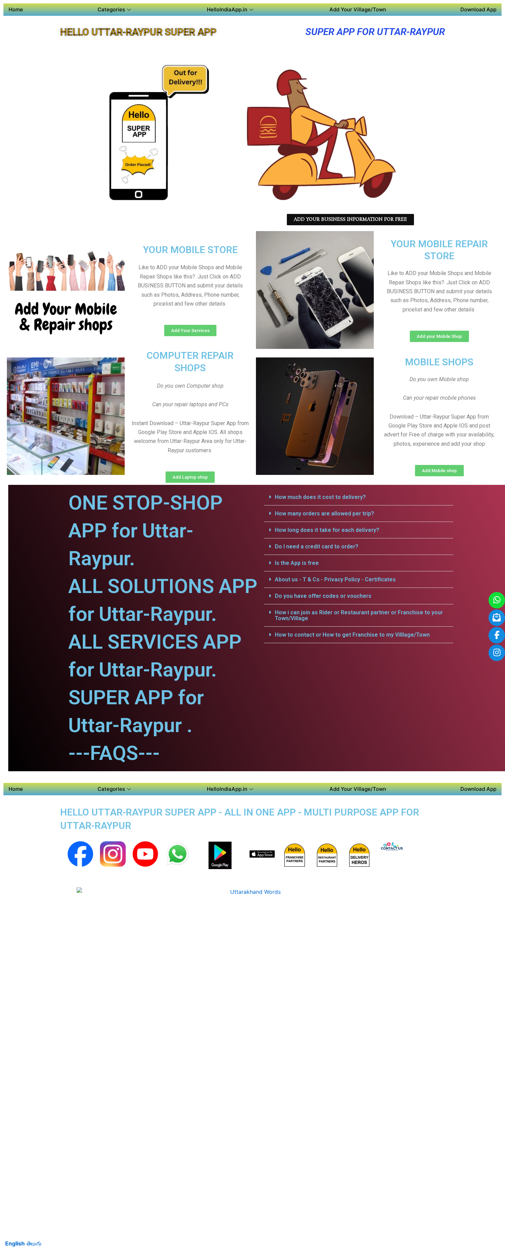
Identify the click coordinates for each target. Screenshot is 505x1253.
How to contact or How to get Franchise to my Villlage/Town (352, 634)
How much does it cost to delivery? (320, 497)
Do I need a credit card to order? (316, 546)
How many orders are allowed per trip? (324, 513)
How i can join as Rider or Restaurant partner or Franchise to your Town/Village (359, 615)
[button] (358, 497)
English (15, 1243)
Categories (111, 9)
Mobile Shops (439, 362)
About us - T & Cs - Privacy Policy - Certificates (335, 579)
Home (16, 9)
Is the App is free (297, 563)
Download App (478, 9)
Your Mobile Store (190, 249)
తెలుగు (34, 1243)
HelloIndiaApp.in (227, 9)
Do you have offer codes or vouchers (323, 596)
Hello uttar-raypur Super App (138, 32)
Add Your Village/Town (357, 9)
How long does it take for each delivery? (327, 530)
